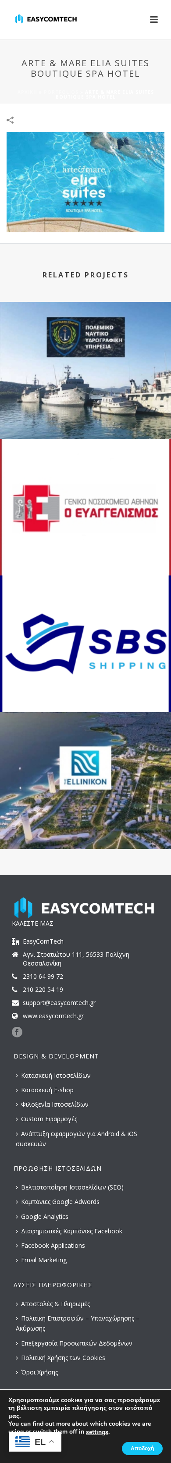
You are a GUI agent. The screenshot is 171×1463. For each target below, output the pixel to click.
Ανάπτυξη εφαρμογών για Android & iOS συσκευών (76, 1138)
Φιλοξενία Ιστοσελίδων (55, 1104)
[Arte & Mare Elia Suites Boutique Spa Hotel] (85, 181)
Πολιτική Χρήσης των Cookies (63, 1357)
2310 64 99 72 (43, 976)
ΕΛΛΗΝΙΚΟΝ (85, 825)
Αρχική (27, 92)
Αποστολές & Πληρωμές (55, 1304)
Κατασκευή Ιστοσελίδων (56, 1075)
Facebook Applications (53, 1245)
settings (97, 1432)
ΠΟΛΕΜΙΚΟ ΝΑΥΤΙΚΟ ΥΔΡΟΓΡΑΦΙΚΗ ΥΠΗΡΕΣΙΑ (85, 415)
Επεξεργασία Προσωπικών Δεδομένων (76, 1343)
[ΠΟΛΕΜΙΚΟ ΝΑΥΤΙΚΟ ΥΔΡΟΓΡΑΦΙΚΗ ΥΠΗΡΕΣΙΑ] (85, 338)
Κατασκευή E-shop (47, 1090)
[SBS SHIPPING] (85, 612)
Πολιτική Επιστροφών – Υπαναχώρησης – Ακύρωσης (77, 1323)
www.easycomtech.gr (53, 1016)
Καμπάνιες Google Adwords (60, 1201)
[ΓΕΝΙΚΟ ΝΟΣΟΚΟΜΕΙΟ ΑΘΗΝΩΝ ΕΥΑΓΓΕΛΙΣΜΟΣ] (85, 475)
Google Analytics (44, 1216)
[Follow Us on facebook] (17, 1032)
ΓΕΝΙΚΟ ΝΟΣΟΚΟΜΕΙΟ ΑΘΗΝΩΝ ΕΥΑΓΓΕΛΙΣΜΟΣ (85, 552)
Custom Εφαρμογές (49, 1119)
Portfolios (61, 92)
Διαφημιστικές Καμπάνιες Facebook (71, 1231)
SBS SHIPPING (85, 689)
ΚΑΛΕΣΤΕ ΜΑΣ (32, 923)
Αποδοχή (142, 1448)
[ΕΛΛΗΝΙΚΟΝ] (85, 748)
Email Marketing (44, 1260)
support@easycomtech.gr (59, 1003)
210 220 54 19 (43, 990)
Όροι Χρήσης (39, 1372)
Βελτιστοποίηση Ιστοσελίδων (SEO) (72, 1187)
